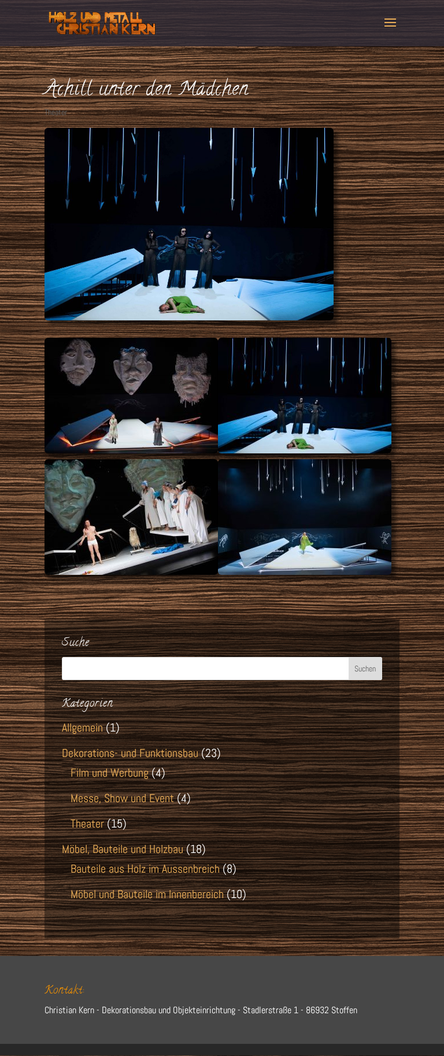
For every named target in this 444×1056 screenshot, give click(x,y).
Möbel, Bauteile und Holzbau (122, 848)
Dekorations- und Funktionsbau (130, 752)
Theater (56, 112)
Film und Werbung (110, 772)
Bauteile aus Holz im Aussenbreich (145, 868)
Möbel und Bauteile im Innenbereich (147, 894)
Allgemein (82, 727)
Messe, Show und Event (122, 798)
